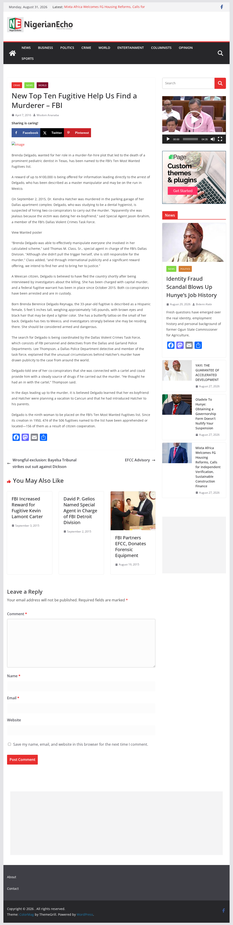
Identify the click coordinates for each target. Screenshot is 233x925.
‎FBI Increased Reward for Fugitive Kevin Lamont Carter (27, 508)
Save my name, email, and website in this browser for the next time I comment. (80, 744)
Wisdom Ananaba (48, 115)
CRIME (86, 47)
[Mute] (212, 139)
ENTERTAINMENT (130, 47)
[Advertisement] (194, 545)
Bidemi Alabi (204, 304)
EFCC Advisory (137, 460)
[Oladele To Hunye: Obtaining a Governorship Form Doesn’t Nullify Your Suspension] (177, 417)
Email (13, 697)
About (11, 877)
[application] (194, 120)
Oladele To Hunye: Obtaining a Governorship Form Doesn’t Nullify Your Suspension (205, 413)
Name (13, 675)
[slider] (190, 139)
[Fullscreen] (220, 139)
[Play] (168, 139)
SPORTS (28, 58)
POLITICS (67, 47)
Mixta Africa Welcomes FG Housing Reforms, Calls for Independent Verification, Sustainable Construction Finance (109, 9)
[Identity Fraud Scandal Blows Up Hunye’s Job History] (194, 242)
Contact (13, 888)
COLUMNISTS (161, 47)
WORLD (104, 47)
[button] (194, 120)
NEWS (26, 47)
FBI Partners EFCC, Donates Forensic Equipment (130, 546)
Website (14, 720)
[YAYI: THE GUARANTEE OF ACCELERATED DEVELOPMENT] (177, 376)
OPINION (186, 47)
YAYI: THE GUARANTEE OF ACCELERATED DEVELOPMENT (207, 372)
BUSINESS (45, 47)
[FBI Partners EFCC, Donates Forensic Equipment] (133, 494)
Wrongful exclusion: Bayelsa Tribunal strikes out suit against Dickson (44, 463)
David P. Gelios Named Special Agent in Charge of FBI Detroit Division (80, 510)
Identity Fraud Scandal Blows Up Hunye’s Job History (191, 287)
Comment (17, 613)
